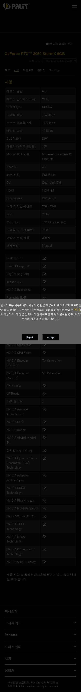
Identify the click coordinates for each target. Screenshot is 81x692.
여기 (77, 309)
